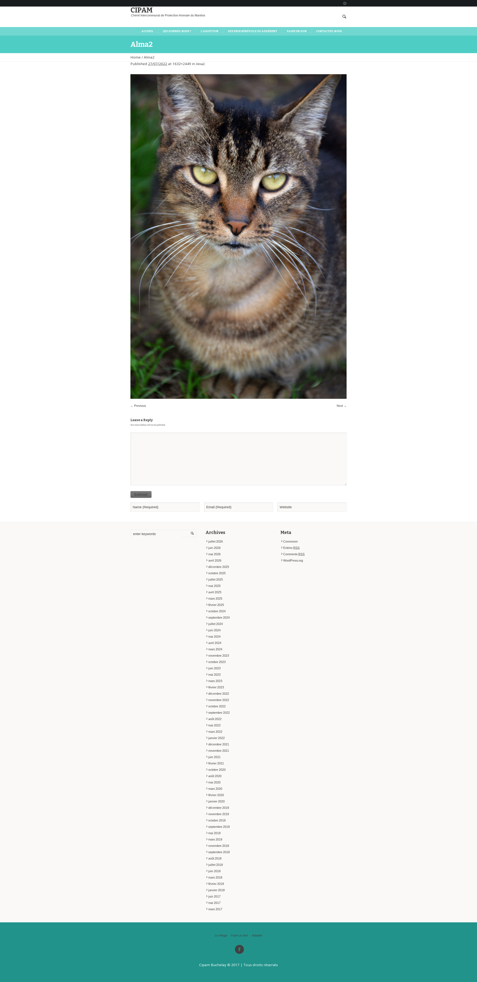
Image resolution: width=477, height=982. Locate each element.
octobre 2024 (217, 611)
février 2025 (216, 605)
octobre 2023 (217, 662)
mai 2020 (214, 782)
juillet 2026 (215, 541)
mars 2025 (215, 598)
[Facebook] (345, 3)
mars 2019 (215, 839)
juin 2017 (214, 896)
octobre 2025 (217, 573)
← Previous (138, 405)
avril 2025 (214, 592)
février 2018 (216, 883)
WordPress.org (293, 560)
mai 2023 (214, 674)
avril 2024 (214, 643)
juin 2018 (214, 871)
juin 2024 (214, 630)
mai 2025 (214, 585)
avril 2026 (214, 560)
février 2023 (216, 687)
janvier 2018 (216, 890)
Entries (291, 547)
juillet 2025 (215, 579)
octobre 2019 (217, 820)
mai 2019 (214, 833)
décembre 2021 (218, 744)
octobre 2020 (217, 769)
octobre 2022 (217, 706)
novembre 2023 (218, 655)
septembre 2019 (219, 826)
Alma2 (200, 64)
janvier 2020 (216, 801)
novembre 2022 (218, 700)
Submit (141, 494)
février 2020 (216, 795)
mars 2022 (215, 731)
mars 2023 (215, 681)
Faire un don (239, 935)
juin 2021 (214, 757)
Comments (294, 554)
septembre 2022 (219, 712)
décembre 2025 (218, 566)
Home (135, 57)
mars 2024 (215, 649)
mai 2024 (214, 636)
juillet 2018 (215, 864)
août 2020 (215, 776)
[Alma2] (238, 236)
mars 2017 (215, 909)
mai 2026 (214, 554)
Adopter (257, 935)
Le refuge (221, 935)
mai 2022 (214, 725)
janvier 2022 (216, 738)
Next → (342, 405)
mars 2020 (215, 788)
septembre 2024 (219, 617)
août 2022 (215, 719)
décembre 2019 (218, 807)
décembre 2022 (218, 693)
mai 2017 (214, 902)
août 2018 (215, 858)
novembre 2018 (218, 845)
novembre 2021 (218, 750)
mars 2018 (215, 877)
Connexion (290, 541)
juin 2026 (214, 547)
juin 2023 (214, 668)
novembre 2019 (218, 814)
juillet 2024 (215, 624)
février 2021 (216, 763)
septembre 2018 (219, 852)
